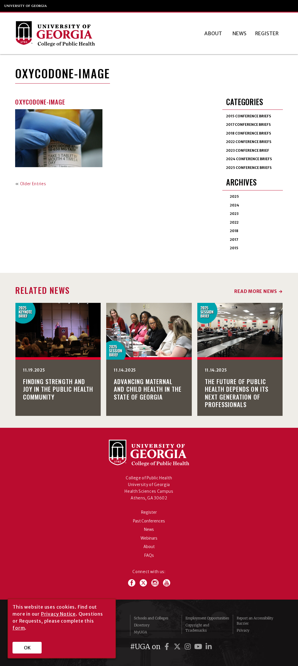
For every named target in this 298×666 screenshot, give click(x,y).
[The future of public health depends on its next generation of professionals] (240, 331)
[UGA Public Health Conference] (80, 33)
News (239, 33)
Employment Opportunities (207, 618)
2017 (234, 239)
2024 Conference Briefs (249, 159)
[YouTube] (166, 582)
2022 (234, 222)
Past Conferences (149, 521)
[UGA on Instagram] (188, 646)
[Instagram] (157, 582)
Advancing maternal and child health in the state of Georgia (148, 389)
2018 (234, 231)
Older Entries (33, 183)
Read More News (255, 291)
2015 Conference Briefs (248, 116)
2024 (234, 205)
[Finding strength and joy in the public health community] (58, 331)
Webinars (149, 538)
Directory (142, 625)
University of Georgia (25, 6)
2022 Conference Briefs (248, 141)
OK (27, 648)
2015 (234, 248)
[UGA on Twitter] (178, 646)
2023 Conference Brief (247, 150)
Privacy (243, 630)
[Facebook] (134, 582)
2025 (234, 196)
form (19, 628)
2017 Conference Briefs (248, 124)
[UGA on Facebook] (167, 646)
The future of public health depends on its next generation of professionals (236, 393)
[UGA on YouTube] (199, 646)
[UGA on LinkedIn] (208, 646)
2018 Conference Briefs (248, 133)
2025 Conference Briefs (249, 167)
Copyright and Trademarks (197, 628)
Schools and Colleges (151, 618)
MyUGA (140, 632)
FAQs (149, 555)
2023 (234, 213)
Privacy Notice (58, 614)
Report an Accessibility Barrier (255, 621)
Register (267, 33)
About (213, 33)
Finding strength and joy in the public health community (58, 389)
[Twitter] (145, 582)
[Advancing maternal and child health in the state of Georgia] (149, 331)
